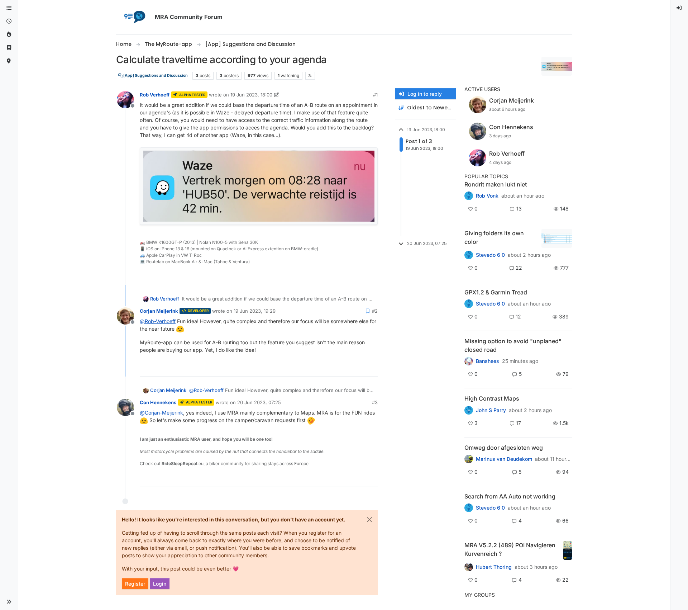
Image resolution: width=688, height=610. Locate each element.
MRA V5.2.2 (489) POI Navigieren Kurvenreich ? (509, 549)
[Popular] (9, 34)
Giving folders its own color (494, 237)
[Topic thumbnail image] (556, 238)
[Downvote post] (371, 276)
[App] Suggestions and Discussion (155, 75)
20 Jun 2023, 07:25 (259, 402)
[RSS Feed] (310, 76)
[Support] (9, 48)
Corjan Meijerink (159, 311)
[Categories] (9, 8)
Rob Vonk (487, 195)
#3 (375, 402)
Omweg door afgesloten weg (503, 447)
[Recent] (9, 21)
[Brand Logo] (134, 17)
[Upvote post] (347, 276)
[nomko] (468, 255)
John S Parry (491, 410)
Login (159, 584)
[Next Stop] (468, 410)
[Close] (369, 519)
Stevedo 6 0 (490, 254)
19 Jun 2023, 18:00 (251, 95)
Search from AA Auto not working (509, 496)
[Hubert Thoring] (468, 567)
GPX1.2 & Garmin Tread (495, 292)
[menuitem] (679, 8)
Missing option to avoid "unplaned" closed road (513, 345)
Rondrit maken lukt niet (495, 184)
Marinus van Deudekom (504, 459)
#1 (375, 95)
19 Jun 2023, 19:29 (255, 311)
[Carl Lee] (468, 303)
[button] (9, 601)
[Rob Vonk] (468, 195)
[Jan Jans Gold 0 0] (468, 459)
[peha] (468, 507)
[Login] (679, 8)
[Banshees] (468, 361)
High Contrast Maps (491, 398)
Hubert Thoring (494, 566)
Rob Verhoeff (154, 95)
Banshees (487, 361)
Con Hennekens (158, 402)
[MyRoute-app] (9, 61)
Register (135, 584)
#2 (375, 311)
